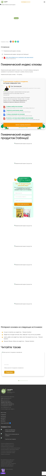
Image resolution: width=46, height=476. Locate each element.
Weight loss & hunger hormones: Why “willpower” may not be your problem (22, 334)
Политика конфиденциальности (7, 443)
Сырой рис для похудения (10, 439)
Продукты (3, 418)
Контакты (3, 421)
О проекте (3, 414)
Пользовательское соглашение (7, 446)
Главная (2, 6)
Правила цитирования (5, 454)
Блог (6, 6)
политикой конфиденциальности (20, 208)
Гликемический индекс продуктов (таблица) (16, 54)
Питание (16, 18)
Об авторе (3, 416)
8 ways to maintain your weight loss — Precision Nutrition (17, 332)
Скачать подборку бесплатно (23, 124)
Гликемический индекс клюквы (12, 51)
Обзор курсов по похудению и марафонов (13, 367)
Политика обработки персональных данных (10, 449)
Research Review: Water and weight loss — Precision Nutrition (19, 341)
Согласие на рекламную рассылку (8, 451)
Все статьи (3, 412)
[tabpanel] (23, 364)
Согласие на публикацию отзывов (8, 452)
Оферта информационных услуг (7, 444)
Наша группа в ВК (5, 423)
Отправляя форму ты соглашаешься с (20, 208)
